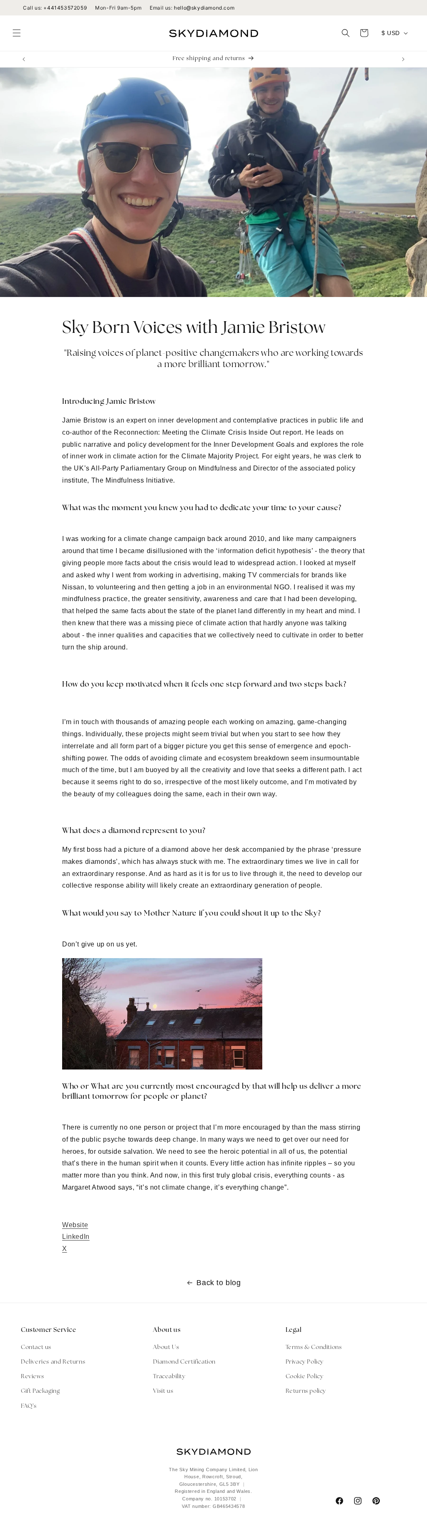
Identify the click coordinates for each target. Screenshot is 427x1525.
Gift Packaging (40, 1391)
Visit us (163, 1391)
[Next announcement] (403, 59)
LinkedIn (76, 1236)
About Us (166, 1347)
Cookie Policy (305, 1377)
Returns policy (306, 1391)
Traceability (169, 1377)
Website (75, 1224)
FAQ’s (29, 1406)
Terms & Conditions (314, 1347)
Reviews (32, 1377)
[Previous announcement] (24, 59)
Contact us (36, 1347)
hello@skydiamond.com (204, 8)
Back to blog (218, 1282)
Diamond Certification (184, 1362)
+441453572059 (65, 8)
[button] (17, 33)
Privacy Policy (305, 1362)
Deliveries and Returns (53, 1362)
